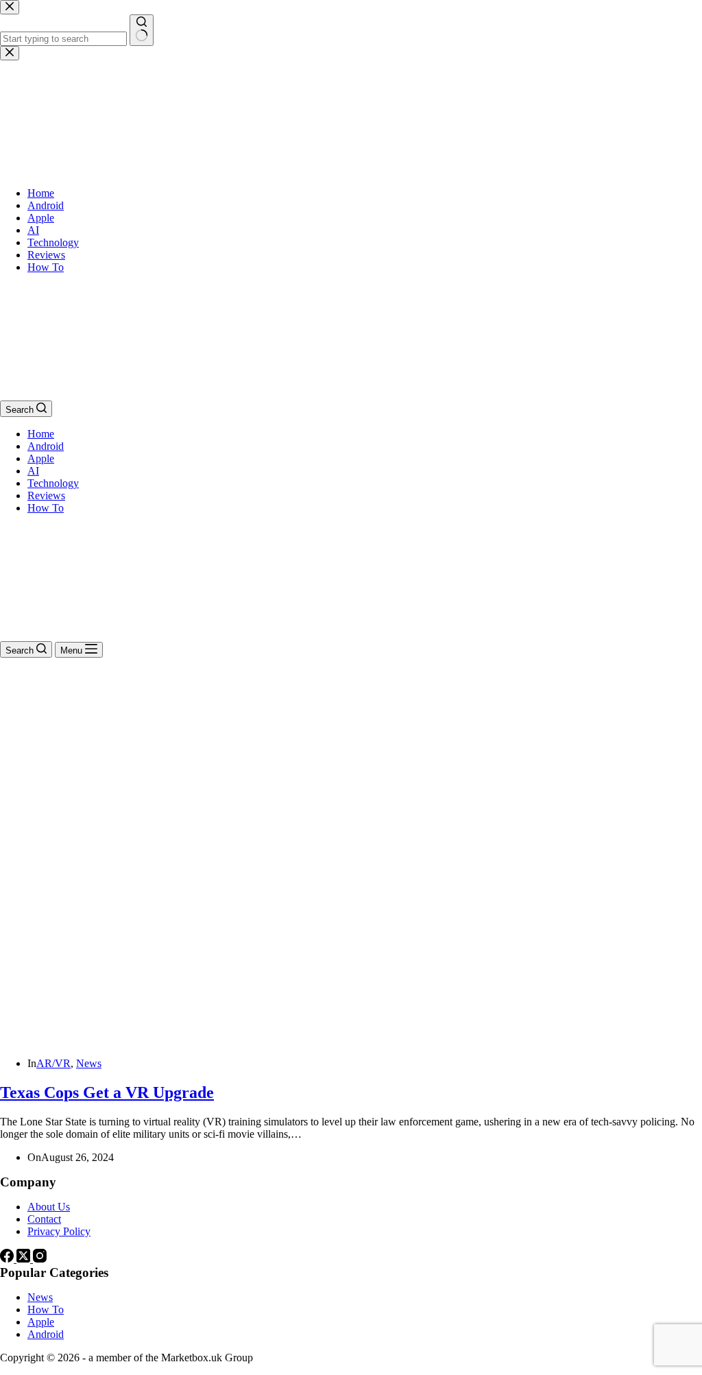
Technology (53, 483)
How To (45, 508)
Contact (44, 1219)
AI (33, 471)
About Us (48, 1206)
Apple (40, 458)
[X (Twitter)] (24, 1259)
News (88, 1063)
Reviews (46, 495)
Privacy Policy (58, 1231)
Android (45, 446)
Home (40, 434)
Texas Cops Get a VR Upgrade (107, 1092)
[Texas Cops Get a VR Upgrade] (263, 1040)
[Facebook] (8, 1259)
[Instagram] (40, 1259)
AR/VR (53, 1063)
